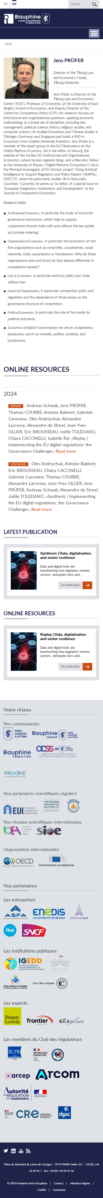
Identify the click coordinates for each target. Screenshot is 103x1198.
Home (8, 43)
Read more (66, 451)
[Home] (27, 19)
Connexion (59, 1190)
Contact (58, 1183)
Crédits (42, 1190)
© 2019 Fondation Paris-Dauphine (27, 1183)
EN (14, 4)
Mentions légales (80, 1183)
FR (5, 4)
